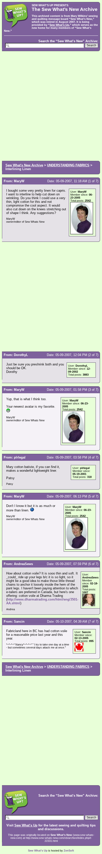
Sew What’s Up (59, 24)
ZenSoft (69, 850)
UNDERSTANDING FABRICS (68, 165)
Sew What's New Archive (24, 165)
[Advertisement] (51, 105)
